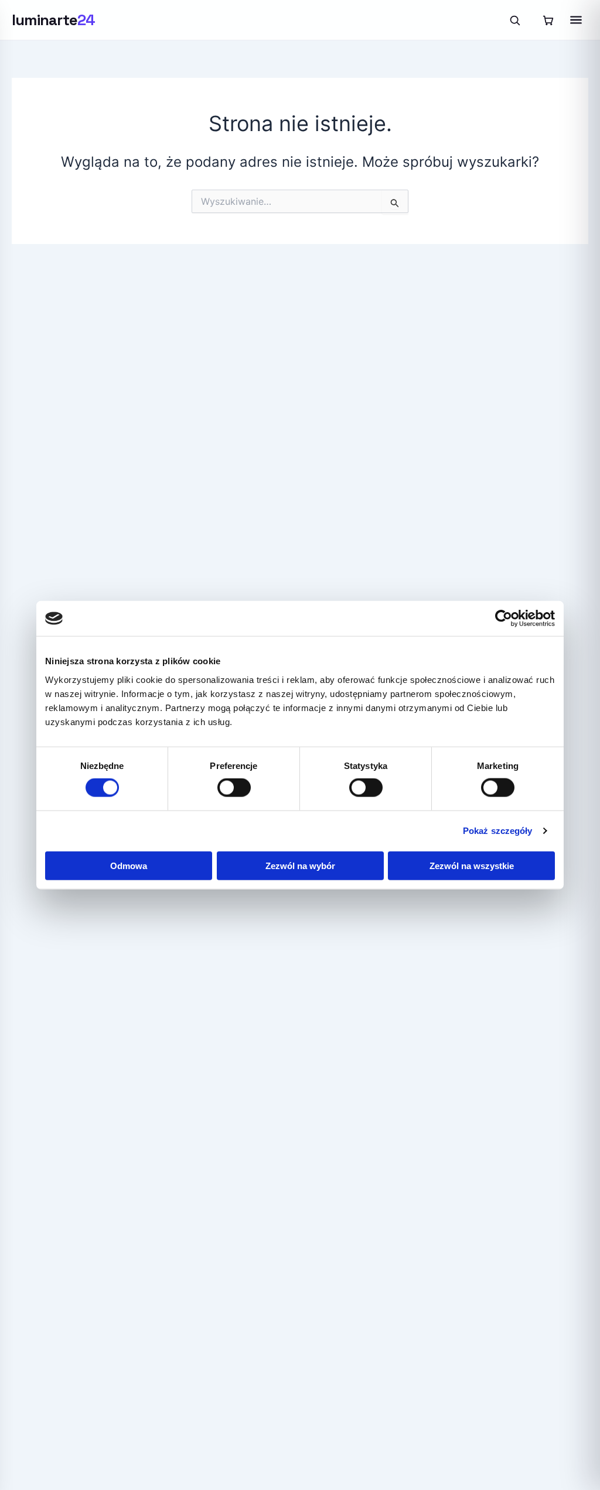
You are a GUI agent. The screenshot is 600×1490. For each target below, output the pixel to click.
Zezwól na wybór (300, 865)
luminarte (54, 20)
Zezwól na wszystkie (471, 865)
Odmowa (128, 865)
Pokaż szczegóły (498, 831)
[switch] (234, 787)
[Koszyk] (548, 20)
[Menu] (576, 20)
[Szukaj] (514, 20)
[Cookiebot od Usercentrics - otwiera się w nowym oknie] (503, 618)
